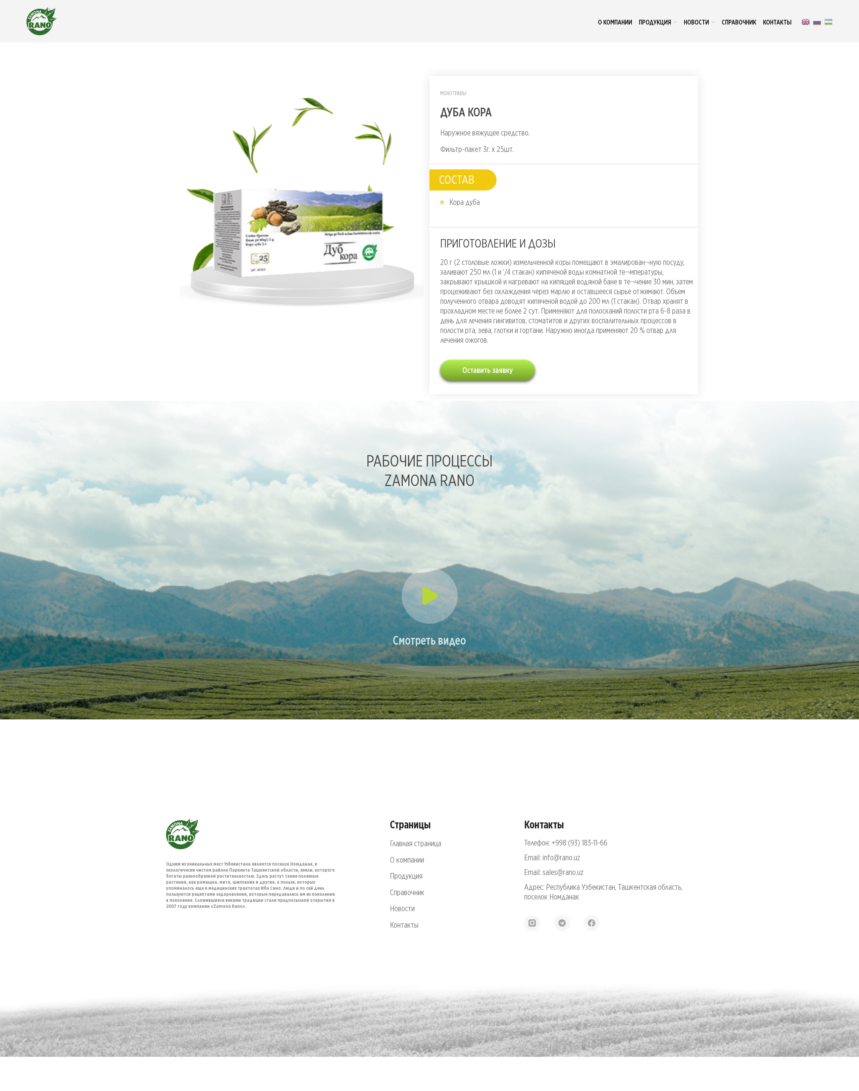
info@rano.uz (561, 857)
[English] (806, 21)
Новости (402, 908)
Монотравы (453, 93)
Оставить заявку (487, 370)
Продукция (406, 875)
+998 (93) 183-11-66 (579, 842)
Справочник (407, 892)
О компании (407, 859)
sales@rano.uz (563, 872)
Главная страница (415, 843)
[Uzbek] (828, 21)
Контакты (404, 924)
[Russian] (817, 21)
